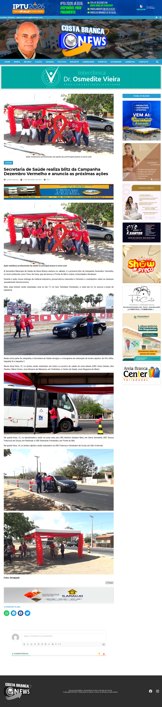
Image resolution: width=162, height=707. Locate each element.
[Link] (52, 644)
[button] (157, 62)
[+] (59, 644)
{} (56, 644)
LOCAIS (38, 62)
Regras (27, 62)
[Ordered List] (38, 644)
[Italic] (28, 644)
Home (7, 62)
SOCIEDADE (116, 62)
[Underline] (31, 644)
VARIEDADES (88, 62)
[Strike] (35, 644)
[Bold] (24, 644)
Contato (143, 62)
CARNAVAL (130, 62)
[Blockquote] (45, 644)
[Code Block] (49, 644)
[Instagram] (160, 17)
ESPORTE (74, 62)
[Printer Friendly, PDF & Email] (109, 583)
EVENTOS (102, 62)
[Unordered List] (42, 644)
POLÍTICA (62, 62)
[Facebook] (156, 17)
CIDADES (50, 62)
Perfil (17, 62)
